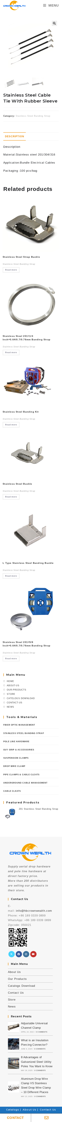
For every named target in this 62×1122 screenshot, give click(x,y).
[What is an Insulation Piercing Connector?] (13, 1044)
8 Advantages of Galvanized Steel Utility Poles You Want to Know (37, 1062)
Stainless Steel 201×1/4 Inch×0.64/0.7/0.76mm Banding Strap (26, 338)
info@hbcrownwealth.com (34, 910)
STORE (11, 694)
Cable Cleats (12, 791)
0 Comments (41, 1032)
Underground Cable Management (25, 783)
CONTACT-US (14, 702)
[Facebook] (19, 954)
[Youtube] (33, 954)
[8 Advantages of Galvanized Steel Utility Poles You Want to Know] (13, 1063)
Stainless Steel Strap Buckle (21, 257)
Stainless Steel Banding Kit (21, 411)
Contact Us (16, 992)
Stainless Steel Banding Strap (33, 116)
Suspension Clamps (16, 758)
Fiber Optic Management (19, 725)
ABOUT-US (13, 685)
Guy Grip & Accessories (18, 750)
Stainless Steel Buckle (17, 484)
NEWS (10, 707)
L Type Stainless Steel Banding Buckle (28, 563)
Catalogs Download (21, 985)
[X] (11, 954)
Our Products (17, 978)
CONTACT (15, 1118)
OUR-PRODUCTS (16, 690)
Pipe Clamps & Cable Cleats (21, 774)
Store (12, 999)
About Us (14, 972)
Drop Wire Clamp (14, 766)
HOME (10, 681)
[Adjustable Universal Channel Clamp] (13, 1027)
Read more (11, 270)
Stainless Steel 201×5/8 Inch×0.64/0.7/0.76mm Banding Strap (26, 644)
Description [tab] (14, 136)
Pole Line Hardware (16, 741)
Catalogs (12, 1109)
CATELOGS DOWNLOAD (21, 698)
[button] (54, 23)
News (12, 1006)
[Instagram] (26, 954)
